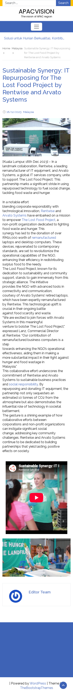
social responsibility (23, 384)
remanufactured (44, 238)
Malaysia (28, 112)
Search (63, 3)
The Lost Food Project (38, 220)
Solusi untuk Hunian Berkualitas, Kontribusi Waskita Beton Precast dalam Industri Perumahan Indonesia (34, 38)
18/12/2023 (13, 112)
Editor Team (40, 592)
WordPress (38, 683)
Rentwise (48, 211)
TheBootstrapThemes (36, 688)
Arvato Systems (14, 215)
